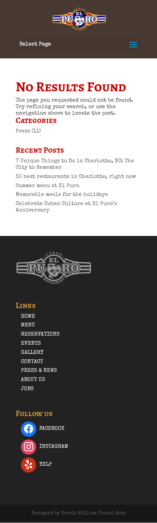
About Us (33, 380)
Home (28, 316)
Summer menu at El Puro (47, 186)
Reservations (40, 334)
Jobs (27, 389)
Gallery (32, 352)
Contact (32, 362)
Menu (28, 325)
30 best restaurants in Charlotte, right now (76, 176)
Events (31, 343)
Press (23, 131)
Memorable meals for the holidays (62, 194)
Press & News (39, 370)
